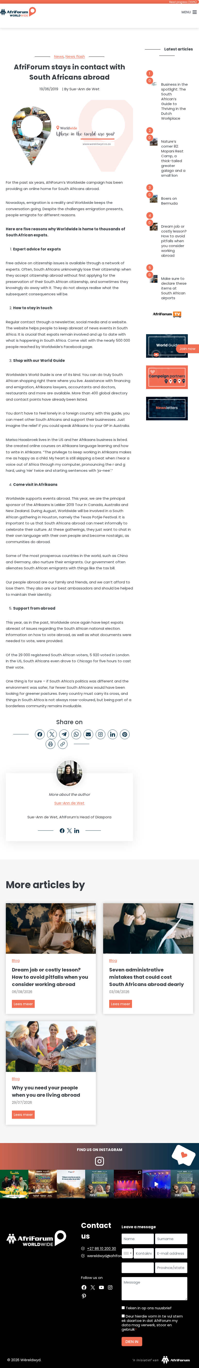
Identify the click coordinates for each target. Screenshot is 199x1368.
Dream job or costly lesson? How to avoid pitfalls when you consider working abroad (174, 241)
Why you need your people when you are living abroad (46, 1091)
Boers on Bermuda (169, 201)
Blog (16, 960)
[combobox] (127, 1253)
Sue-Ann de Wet (69, 802)
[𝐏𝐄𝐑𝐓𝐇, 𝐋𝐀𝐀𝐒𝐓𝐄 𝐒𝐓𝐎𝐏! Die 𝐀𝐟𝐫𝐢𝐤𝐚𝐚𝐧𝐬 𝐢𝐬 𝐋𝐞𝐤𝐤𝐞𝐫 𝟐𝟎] (99, 1184)
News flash (75, 56)
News (59, 56)
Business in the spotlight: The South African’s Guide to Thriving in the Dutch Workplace (174, 101)
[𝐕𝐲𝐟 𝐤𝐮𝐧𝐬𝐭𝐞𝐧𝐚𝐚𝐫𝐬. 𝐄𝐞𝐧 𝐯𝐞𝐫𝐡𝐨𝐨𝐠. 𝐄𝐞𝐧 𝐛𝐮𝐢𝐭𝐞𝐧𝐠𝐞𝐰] (42, 1184)
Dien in (131, 1341)
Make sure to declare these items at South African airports (174, 288)
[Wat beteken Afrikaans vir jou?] (71, 1184)
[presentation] (154, 85)
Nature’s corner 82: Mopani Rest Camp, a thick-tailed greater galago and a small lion (173, 158)
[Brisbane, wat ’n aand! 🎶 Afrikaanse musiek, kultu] (128, 1184)
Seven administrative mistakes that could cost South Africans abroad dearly (146, 977)
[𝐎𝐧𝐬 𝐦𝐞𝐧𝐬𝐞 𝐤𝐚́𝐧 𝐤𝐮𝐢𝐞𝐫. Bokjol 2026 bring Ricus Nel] (14, 1184)
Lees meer (24, 1004)
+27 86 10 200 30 (101, 1248)
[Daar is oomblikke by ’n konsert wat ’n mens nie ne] (156, 1184)
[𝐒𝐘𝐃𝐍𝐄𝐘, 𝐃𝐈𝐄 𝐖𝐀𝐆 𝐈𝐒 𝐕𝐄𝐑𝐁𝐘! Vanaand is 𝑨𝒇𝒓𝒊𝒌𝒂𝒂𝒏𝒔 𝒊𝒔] (185, 1184)
